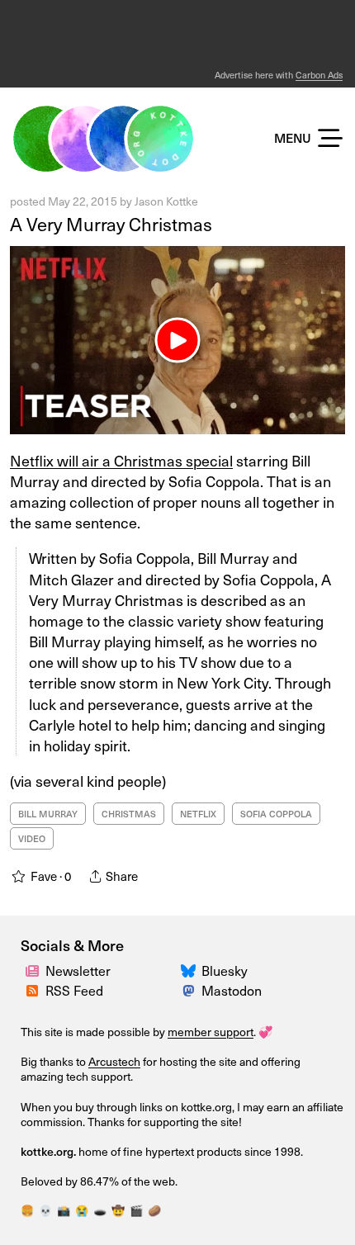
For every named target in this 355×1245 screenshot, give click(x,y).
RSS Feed (74, 990)
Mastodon (231, 990)
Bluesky (224, 970)
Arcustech (114, 1061)
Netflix (198, 814)
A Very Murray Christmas (111, 223)
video (31, 838)
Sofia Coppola (276, 814)
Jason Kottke (166, 201)
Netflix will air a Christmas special (121, 460)
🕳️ (99, 1210)
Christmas (129, 814)
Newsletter (78, 970)
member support (210, 1031)
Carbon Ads (319, 75)
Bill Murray (48, 814)
